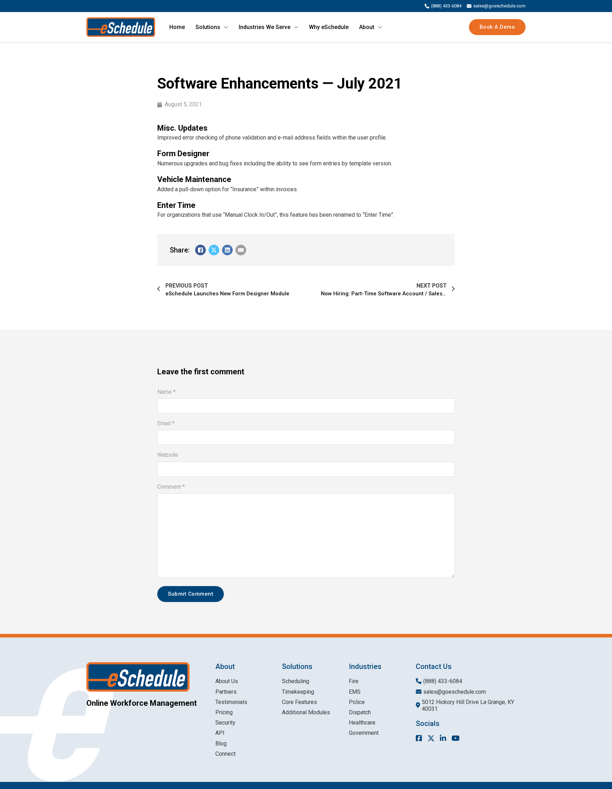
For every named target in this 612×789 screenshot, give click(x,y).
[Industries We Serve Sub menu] (296, 27)
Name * (166, 391)
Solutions (208, 27)
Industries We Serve (264, 27)
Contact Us (434, 666)
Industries (365, 666)
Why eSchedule (328, 27)
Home (177, 27)
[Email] (241, 250)
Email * (166, 423)
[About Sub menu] (380, 27)
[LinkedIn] (227, 250)
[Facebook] (200, 250)
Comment (171, 486)
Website (167, 455)
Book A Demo (497, 27)
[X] (214, 250)
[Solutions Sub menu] (226, 27)
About (366, 27)
